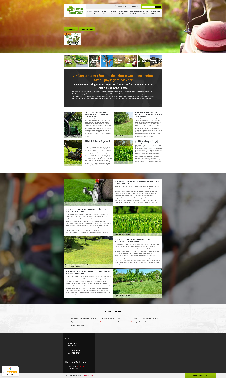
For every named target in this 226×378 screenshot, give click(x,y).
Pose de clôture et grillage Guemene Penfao (83, 318)
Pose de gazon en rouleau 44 (123, 12)
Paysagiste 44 (96, 12)
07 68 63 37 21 (134, 6)
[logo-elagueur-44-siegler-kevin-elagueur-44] (75, 10)
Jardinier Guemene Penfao (78, 325)
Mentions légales (88, 375)
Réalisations (71, 29)
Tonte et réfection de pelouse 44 (136, 12)
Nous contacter (87, 29)
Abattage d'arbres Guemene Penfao (112, 322)
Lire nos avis (10, 374)
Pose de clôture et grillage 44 (155, 12)
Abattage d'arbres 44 (105, 12)
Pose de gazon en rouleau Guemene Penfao (145, 318)
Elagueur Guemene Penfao (78, 322)
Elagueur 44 (113, 12)
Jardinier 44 (89, 12)
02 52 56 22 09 (121, 6)
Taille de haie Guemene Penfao (111, 318)
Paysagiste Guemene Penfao (141, 322)
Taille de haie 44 (145, 12)
